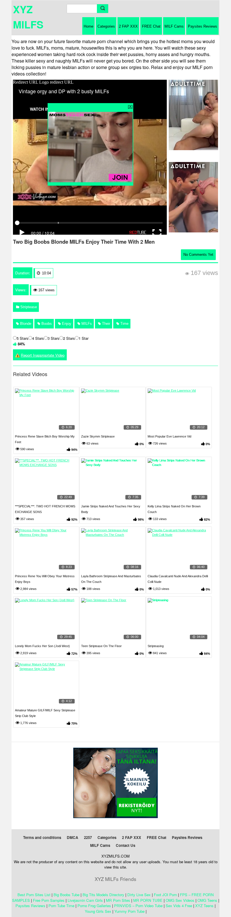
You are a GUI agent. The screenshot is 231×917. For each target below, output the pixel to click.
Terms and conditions (42, 837)
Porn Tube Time (61, 905)
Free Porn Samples (49, 900)
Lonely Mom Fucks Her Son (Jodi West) (42, 646)
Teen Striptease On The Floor (101, 646)
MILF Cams (174, 26)
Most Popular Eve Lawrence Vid (169, 436)
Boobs (46, 323)
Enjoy (66, 323)
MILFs (86, 323)
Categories (106, 26)
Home (88, 26)
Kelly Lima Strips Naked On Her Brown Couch (174, 509)
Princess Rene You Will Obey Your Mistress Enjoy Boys (45, 578)
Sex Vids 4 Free (179, 905)
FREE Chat (151, 26)
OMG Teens (207, 900)
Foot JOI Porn (165, 894)
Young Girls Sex (98, 911)
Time (123, 323)
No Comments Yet (198, 254)
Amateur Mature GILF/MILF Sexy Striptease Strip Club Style (45, 713)
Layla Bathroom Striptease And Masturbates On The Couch (111, 578)
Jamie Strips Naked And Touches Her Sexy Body (110, 509)
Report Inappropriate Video (43, 355)
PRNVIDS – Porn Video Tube (138, 905)
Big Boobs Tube (66, 894)
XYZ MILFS (28, 17)
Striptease (28, 307)
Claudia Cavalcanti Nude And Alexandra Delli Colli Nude (178, 578)
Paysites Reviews (202, 26)
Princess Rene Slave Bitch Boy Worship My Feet (45, 439)
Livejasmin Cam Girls (85, 900)
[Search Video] (102, 8)
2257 (88, 837)
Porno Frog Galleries (94, 905)
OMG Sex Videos (180, 900)
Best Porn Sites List (33, 894)
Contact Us (125, 845)
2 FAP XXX (128, 26)
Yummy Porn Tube (129, 911)
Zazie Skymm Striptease (98, 436)
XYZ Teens (204, 905)
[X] (130, 106)
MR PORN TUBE (148, 900)
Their (105, 323)
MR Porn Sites (118, 900)
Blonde (25, 323)
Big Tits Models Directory (103, 894)
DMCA (72, 837)
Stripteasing (156, 646)
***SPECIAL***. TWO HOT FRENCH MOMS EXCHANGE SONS (45, 509)
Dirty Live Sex (139, 894)
